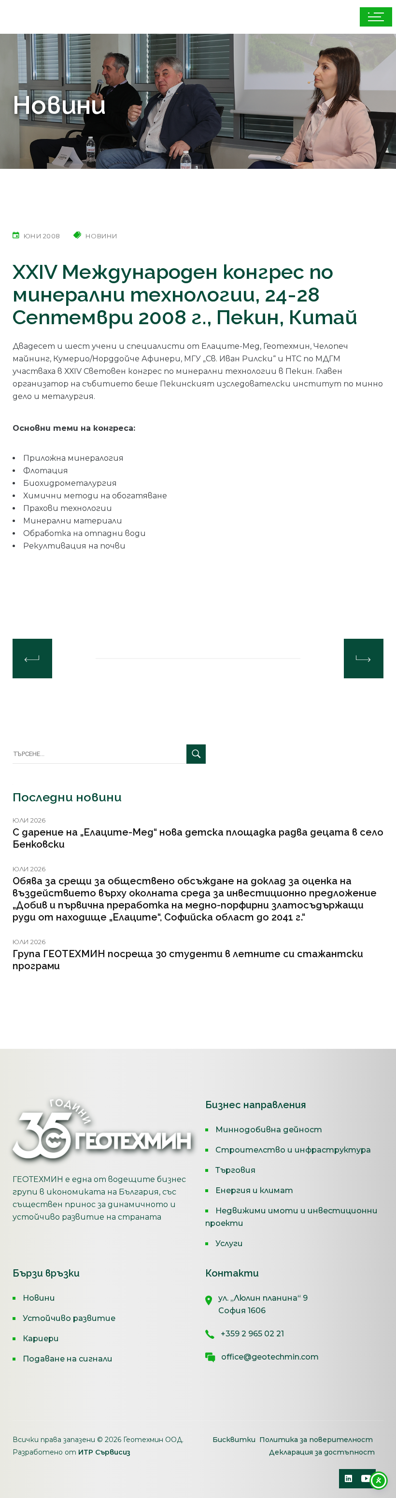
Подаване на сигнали (68, 1358)
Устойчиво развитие (69, 1318)
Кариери (41, 1338)
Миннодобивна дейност (268, 1129)
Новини (39, 1298)
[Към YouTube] (366, 1478)
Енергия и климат (254, 1190)
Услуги (229, 1243)
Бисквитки (234, 1439)
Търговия (235, 1170)
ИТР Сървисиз (104, 1452)
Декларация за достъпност (322, 1452)
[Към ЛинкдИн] (348, 1478)
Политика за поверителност (316, 1439)
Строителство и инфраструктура (293, 1149)
